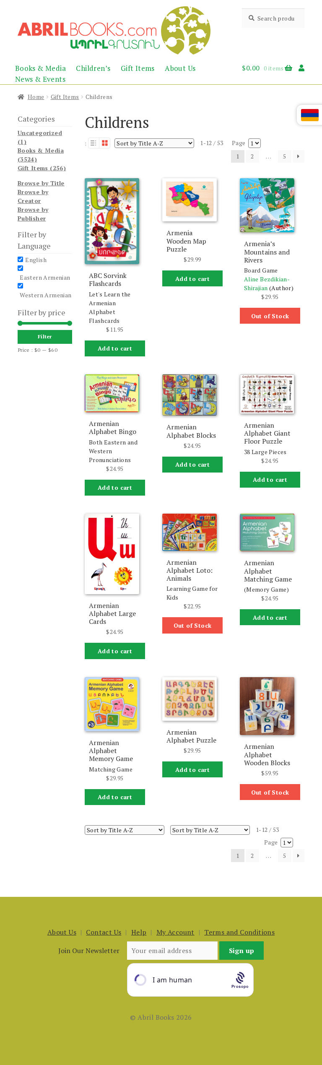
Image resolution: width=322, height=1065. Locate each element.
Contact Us (103, 932)
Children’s (93, 68)
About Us (180, 68)
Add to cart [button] (115, 348)
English (36, 260)
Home (36, 97)
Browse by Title (41, 183)
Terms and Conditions (239, 932)
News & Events (40, 79)
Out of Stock (270, 316)
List (93, 143)
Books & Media (40, 68)
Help (139, 932)
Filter (45, 336)
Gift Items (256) (42, 168)
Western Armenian (45, 295)
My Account (175, 932)
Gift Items (138, 68)
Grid (105, 143)
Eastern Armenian (45, 277)
